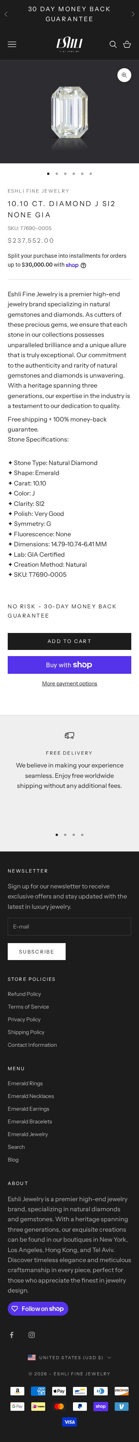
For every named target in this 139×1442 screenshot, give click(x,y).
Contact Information (32, 1044)
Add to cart (69, 641)
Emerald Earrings (28, 1108)
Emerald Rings (25, 1083)
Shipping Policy (26, 1032)
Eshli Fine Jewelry (39, 191)
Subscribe (36, 951)
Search (16, 1146)
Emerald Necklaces (31, 1096)
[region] (69, 776)
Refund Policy (24, 993)
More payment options (69, 683)
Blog (13, 1159)
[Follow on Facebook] (11, 1335)
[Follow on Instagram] (32, 1335)
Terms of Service (28, 1006)
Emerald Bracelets (30, 1121)
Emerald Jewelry (28, 1134)
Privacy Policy (24, 1019)
